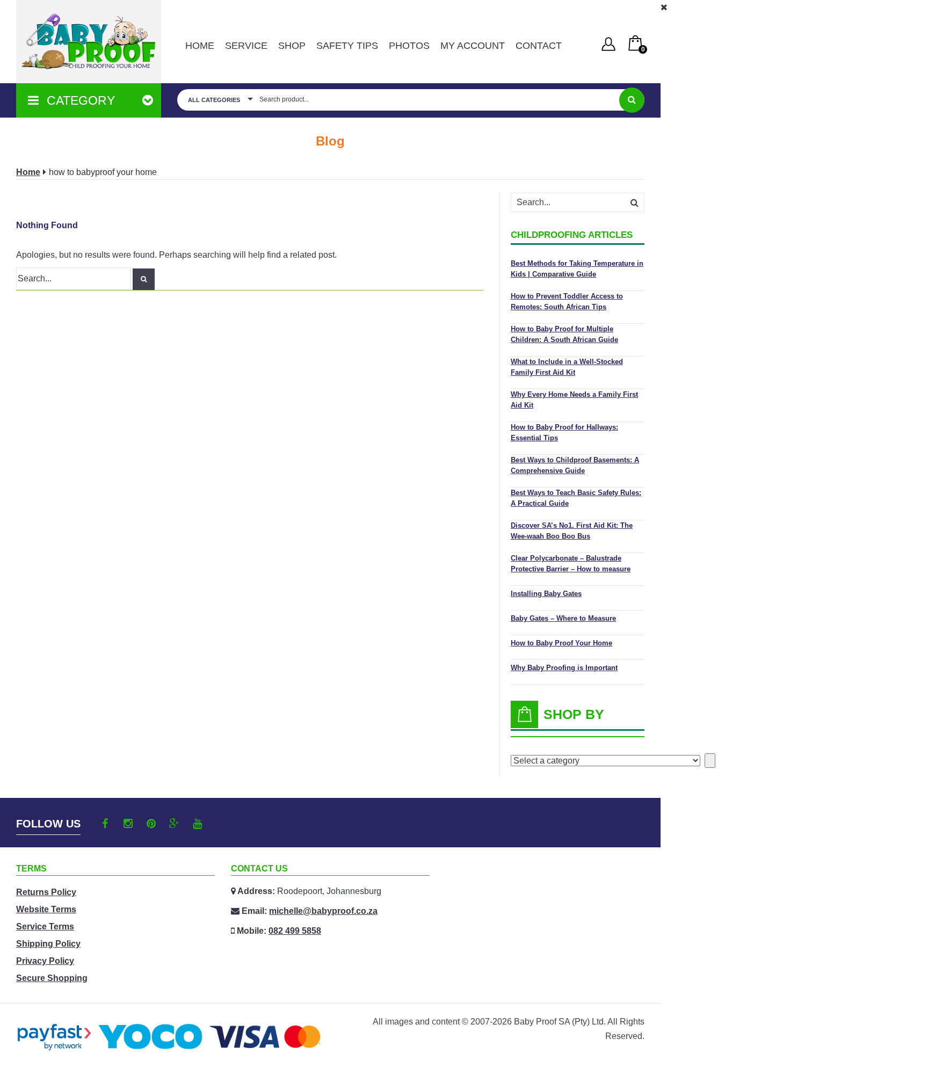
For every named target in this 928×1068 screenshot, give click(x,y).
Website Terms (46, 909)
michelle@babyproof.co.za (323, 911)
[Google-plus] (174, 823)
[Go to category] (710, 760)
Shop (292, 45)
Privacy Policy (45, 960)
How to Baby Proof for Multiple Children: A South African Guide (564, 334)
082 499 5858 (295, 930)
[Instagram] (128, 823)
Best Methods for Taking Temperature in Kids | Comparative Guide (577, 268)
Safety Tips (347, 45)
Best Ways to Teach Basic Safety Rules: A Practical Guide (576, 498)
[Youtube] (197, 823)
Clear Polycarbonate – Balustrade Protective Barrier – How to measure (570, 563)
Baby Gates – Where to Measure (563, 618)
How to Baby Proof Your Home (561, 643)
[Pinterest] (151, 823)
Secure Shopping (52, 978)
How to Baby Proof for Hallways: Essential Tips (564, 432)
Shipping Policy (48, 943)
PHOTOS (409, 45)
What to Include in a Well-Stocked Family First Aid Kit (567, 367)
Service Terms (45, 926)
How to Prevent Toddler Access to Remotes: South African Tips (567, 301)
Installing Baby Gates (546, 594)
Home (199, 45)
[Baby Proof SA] (88, 41)
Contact (539, 45)
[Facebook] (105, 823)
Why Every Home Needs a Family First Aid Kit (574, 399)
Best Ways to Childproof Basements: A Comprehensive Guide (575, 465)
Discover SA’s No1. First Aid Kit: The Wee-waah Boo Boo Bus (572, 530)
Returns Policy (46, 892)
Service (246, 45)
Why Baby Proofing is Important (564, 668)
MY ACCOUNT (472, 45)
